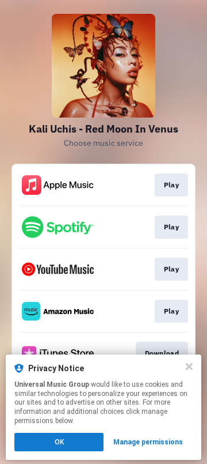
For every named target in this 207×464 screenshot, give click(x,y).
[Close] (189, 366)
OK (59, 442)
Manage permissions (148, 442)
